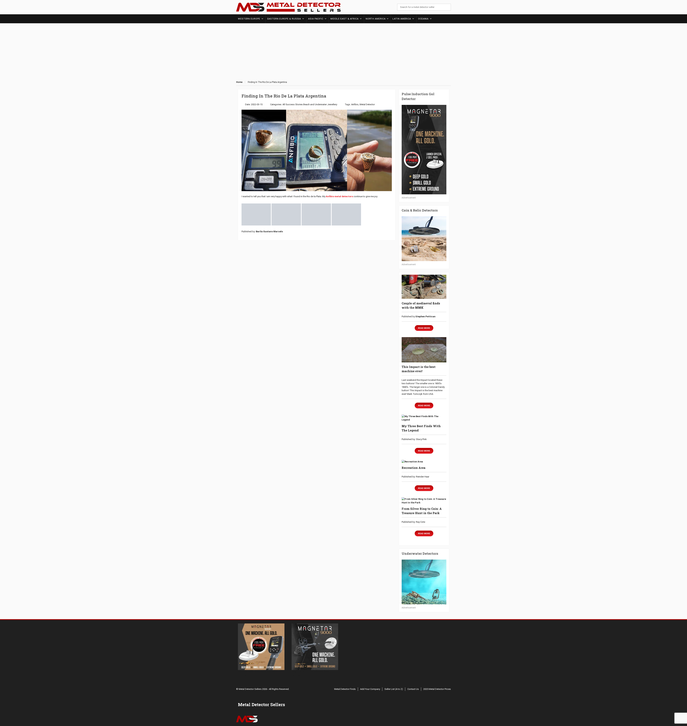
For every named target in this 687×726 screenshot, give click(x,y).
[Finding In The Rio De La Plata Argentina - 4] (346, 214)
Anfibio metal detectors (339, 196)
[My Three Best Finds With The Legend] (424, 418)
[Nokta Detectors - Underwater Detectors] (424, 582)
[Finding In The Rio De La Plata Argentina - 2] (286, 214)
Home (239, 82)
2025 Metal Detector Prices (437, 689)
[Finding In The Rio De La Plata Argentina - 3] (316, 214)
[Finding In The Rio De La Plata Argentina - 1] (256, 214)
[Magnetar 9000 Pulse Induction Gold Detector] (424, 149)
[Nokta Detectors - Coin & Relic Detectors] (424, 238)
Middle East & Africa (344, 18)
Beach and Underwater (315, 104)
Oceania (423, 18)
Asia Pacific (315, 18)
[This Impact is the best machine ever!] (424, 349)
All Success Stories (292, 104)
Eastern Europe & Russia (284, 18)
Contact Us (413, 689)
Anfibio (355, 104)
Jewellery (332, 104)
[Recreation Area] (424, 461)
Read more (424, 328)
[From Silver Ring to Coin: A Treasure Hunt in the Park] (424, 500)
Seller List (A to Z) (393, 689)
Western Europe (249, 18)
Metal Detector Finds (345, 689)
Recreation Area (413, 468)
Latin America (402, 18)
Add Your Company (370, 689)
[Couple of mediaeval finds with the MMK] (424, 287)
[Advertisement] (343, 52)
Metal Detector (367, 104)
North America (376, 18)
